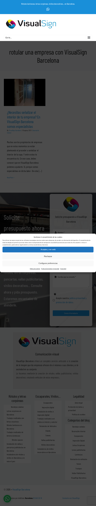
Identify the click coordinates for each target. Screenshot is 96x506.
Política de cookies (35, 268)
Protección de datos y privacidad (50, 268)
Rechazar (48, 256)
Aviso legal (63, 268)
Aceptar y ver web (48, 249)
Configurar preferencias (48, 263)
